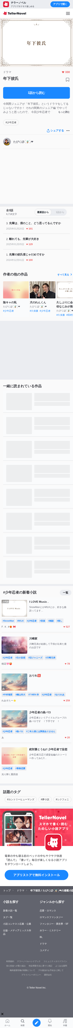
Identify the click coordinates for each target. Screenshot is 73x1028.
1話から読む (36, 92)
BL (41, 937)
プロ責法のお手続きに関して (50, 970)
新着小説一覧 (10, 910)
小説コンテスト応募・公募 (17, 923)
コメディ (44, 950)
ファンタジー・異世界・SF (54, 923)
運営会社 (48, 975)
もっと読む (64, 112)
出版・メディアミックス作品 (17, 932)
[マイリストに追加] (67, 79)
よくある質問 (61, 966)
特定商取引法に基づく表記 (40, 966)
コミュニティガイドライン (55, 961)
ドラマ (43, 943)
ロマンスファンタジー (51, 917)
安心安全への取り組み (16, 966)
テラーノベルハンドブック (28, 961)
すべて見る (63, 274)
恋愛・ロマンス (48, 910)
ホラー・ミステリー (50, 930)
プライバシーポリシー (31, 975)
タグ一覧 (7, 917)
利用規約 (10, 961)
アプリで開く (60, 4)
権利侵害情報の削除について (22, 970)
